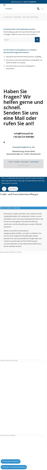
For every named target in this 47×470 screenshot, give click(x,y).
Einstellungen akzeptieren (10, 461)
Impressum (25, 162)
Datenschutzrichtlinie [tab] (8, 435)
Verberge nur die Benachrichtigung (14, 467)
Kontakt (16, 162)
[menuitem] (37, 8)
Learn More (13, 189)
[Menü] (42, 9)
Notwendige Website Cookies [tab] (11, 252)
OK (4, 189)
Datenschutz (34, 162)
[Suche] (37, 8)
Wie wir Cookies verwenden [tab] (10, 208)
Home (10, 162)
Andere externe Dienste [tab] (9, 360)
